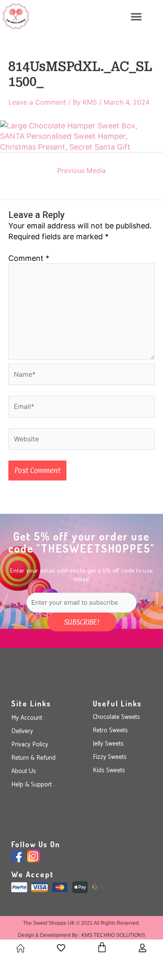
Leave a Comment (37, 102)
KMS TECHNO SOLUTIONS (113, 935)
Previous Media (81, 170)
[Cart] (102, 947)
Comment (28, 258)
